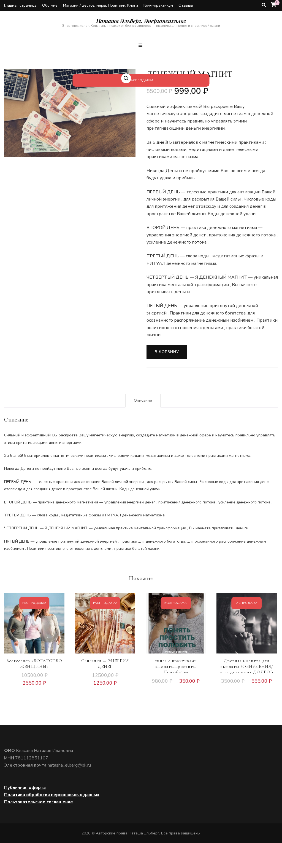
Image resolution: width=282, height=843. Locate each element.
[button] (126, 78)
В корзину (167, 351)
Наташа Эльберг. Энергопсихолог (141, 21)
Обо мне (50, 5)
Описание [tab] (143, 400)
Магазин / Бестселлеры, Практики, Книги (100, 5)
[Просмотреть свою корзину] (273, 5)
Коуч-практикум (158, 5)
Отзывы (185, 5)
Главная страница (20, 5)
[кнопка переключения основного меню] (141, 45)
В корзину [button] (34, 629)
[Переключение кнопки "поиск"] (264, 5)
